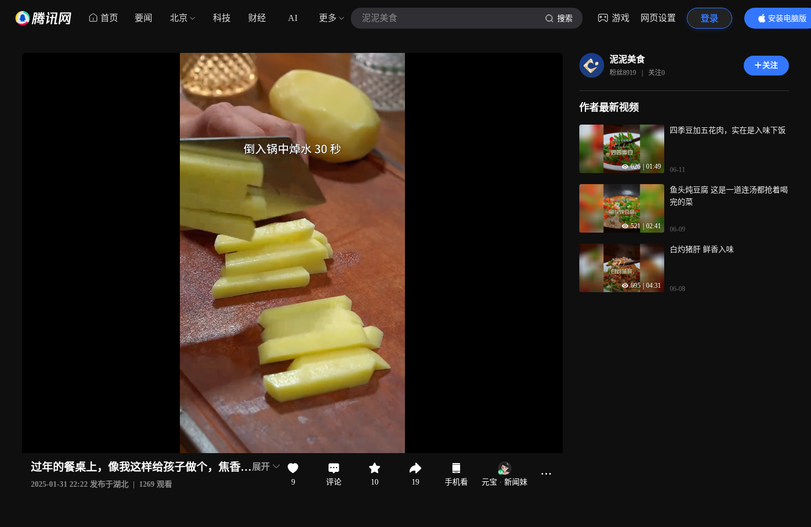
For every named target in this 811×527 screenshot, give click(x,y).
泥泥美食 (627, 59)
